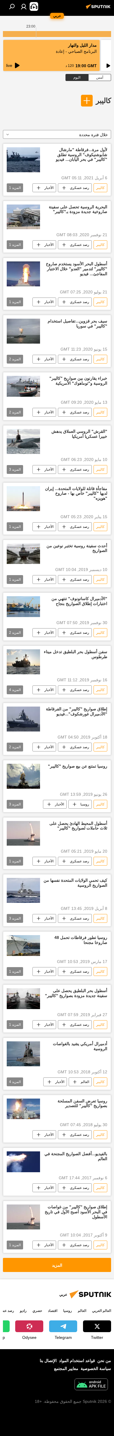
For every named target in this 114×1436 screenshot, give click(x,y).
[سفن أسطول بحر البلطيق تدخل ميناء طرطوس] (23, 661)
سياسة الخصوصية (96, 1368)
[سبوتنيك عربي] (99, 8)
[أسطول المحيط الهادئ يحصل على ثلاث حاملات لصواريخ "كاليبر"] (23, 833)
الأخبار (48, 188)
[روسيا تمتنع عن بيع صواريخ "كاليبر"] (23, 776)
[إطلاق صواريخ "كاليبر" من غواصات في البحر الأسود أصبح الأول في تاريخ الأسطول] (23, 1216)
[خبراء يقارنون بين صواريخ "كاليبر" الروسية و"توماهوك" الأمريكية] (23, 386)
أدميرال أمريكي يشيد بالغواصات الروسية (80, 1046)
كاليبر (103, 100)
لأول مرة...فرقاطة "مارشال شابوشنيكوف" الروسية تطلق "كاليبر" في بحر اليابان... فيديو (81, 154)
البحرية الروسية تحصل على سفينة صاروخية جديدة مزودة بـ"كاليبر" (78, 209)
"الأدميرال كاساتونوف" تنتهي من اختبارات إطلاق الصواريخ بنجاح (79, 601)
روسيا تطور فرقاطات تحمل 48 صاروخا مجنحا (80, 940)
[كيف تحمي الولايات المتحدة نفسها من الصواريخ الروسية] (23, 890)
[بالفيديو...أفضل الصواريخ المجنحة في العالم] (23, 1161)
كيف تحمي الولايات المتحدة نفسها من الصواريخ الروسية (75, 883)
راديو (23, 1311)
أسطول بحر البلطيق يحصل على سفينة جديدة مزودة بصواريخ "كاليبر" (76, 993)
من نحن (104, 1360)
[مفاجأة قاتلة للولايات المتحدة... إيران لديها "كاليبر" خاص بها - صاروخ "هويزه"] (23, 498)
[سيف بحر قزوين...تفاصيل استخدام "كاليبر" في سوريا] (23, 331)
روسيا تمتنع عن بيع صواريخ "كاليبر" (77, 766)
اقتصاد (52, 1311)
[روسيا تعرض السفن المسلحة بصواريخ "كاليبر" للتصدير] (23, 1109)
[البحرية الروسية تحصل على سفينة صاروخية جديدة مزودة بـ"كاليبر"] (23, 217)
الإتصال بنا (48, 1360)
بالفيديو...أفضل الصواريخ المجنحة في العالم (75, 1156)
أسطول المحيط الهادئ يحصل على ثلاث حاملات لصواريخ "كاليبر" (78, 826)
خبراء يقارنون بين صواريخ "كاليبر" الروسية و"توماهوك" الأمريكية (78, 381)
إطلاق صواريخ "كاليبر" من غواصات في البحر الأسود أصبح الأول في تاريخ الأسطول (76, 1211)
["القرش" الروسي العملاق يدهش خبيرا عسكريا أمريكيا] (23, 441)
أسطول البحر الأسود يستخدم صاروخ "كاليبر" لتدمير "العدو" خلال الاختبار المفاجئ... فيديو (76, 268)
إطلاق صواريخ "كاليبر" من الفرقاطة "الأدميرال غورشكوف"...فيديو (76, 711)
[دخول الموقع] (24, 6)
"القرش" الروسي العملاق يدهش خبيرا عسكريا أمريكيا (79, 434)
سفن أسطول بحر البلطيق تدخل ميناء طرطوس (75, 654)
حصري (37, 1311)
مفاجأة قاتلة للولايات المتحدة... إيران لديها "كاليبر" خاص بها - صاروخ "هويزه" (76, 493)
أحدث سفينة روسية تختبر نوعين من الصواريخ (76, 548)
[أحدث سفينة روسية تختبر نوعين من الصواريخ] (23, 553)
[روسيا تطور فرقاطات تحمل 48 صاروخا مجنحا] (23, 945)
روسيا (84, 804)
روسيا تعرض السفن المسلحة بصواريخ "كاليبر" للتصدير (82, 1103)
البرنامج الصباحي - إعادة (76, 51)
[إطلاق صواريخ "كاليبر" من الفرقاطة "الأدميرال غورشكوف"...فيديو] (23, 719)
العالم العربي (101, 1311)
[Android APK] (91, 1385)
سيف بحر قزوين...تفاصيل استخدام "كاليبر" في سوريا (77, 323)
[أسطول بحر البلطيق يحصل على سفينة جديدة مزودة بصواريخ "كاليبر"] (23, 998)
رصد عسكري (79, 188)
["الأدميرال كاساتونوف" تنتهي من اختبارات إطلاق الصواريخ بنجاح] (23, 606)
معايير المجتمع (66, 1368)
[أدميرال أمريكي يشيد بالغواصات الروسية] (23, 1053)
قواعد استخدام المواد (77, 1360)
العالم (85, 1082)
